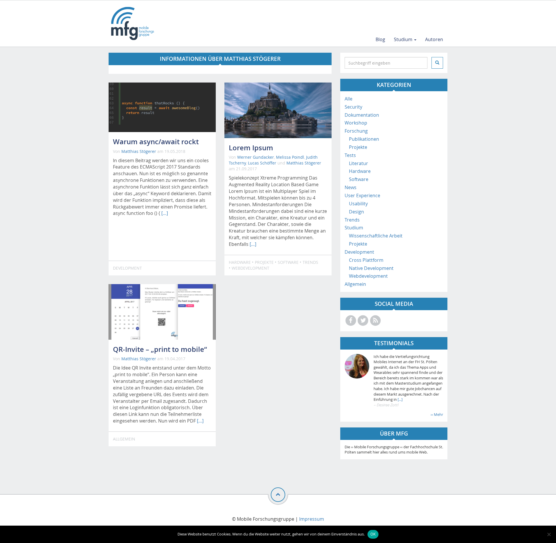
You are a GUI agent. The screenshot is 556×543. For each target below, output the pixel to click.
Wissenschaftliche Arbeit (376, 236)
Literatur (358, 163)
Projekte (264, 262)
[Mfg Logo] (132, 23)
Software (288, 262)
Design (356, 212)
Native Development (371, 268)
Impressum (311, 519)
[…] (164, 213)
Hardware (240, 262)
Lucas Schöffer (262, 163)
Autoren (434, 39)
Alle (348, 99)
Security (353, 107)
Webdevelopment (250, 268)
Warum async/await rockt (156, 141)
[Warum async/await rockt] (162, 107)
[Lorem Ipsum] (278, 110)
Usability (358, 203)
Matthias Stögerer (138, 151)
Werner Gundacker (255, 157)
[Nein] (549, 534)
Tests (350, 155)
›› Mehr (437, 414)
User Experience (362, 195)
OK (373, 534)
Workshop (356, 123)
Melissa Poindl (290, 157)
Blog (380, 39)
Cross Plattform (366, 260)
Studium (404, 39)
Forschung (356, 131)
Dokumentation (362, 115)
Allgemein (124, 439)
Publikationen (364, 139)
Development (127, 268)
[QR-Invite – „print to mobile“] (162, 312)
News (350, 187)
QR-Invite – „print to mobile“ (160, 349)
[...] (400, 399)
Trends (310, 262)
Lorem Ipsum (251, 147)
